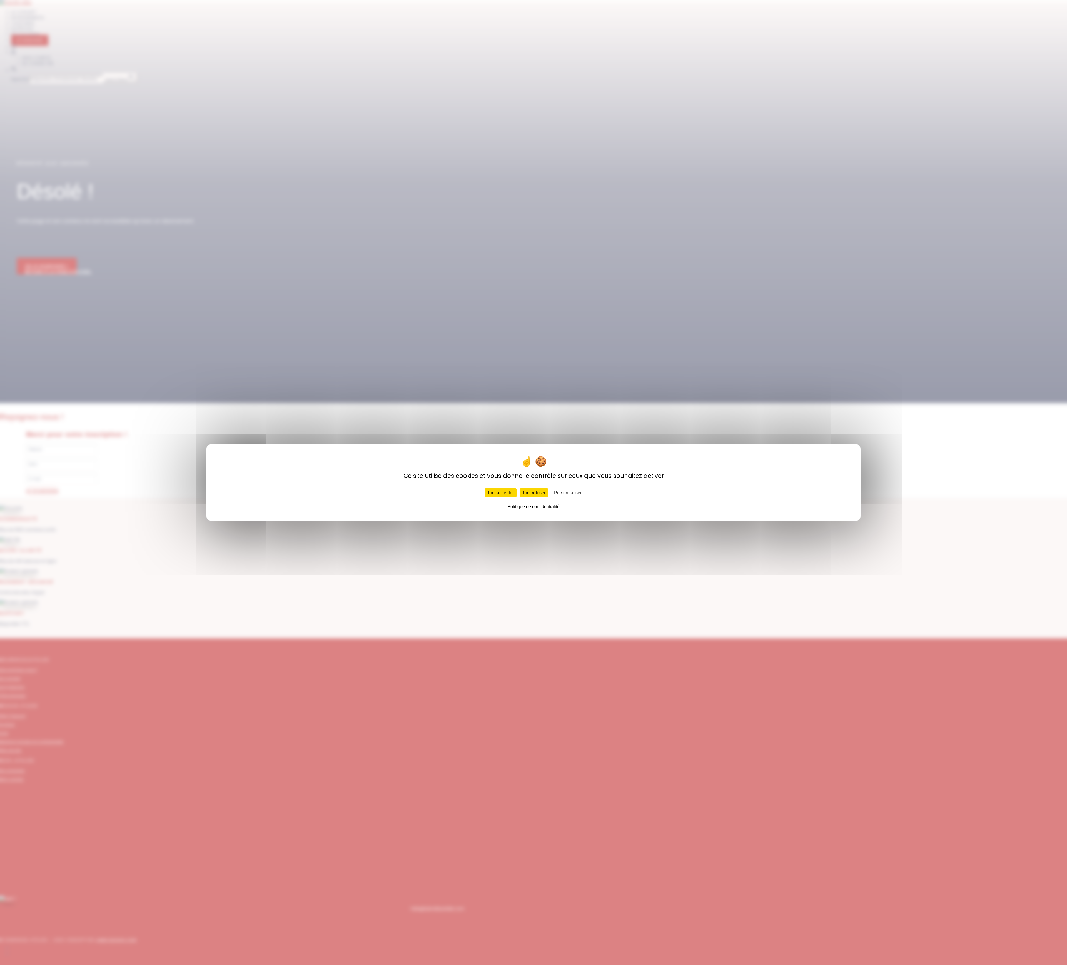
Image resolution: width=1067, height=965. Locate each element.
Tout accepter (500, 492)
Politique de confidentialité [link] (533, 506)
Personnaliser (568, 492)
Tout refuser (533, 492)
